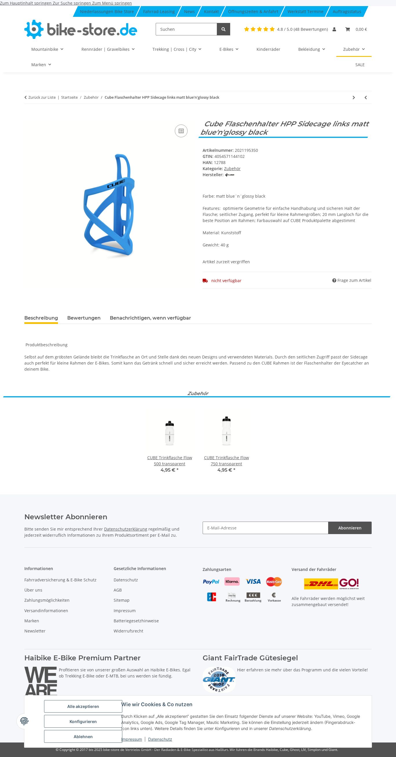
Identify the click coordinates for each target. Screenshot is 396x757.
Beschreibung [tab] (41, 318)
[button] (334, 29)
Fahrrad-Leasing (159, 11)
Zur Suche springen (72, 3)
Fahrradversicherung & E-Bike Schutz (60, 580)
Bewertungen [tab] (84, 318)
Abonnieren (350, 528)
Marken (31, 620)
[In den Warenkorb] (29, 116)
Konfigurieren (83, 721)
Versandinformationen (46, 610)
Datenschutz (160, 739)
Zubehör (232, 168)
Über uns (33, 590)
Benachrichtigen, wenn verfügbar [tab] (150, 318)
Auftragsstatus (347, 11)
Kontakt (211, 11)
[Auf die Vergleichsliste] (181, 131)
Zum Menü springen (112, 3)
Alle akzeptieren (83, 706)
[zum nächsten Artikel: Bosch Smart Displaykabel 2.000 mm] (354, 97)
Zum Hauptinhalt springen (26, 3)
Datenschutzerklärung (125, 529)
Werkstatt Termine (306, 11)
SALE (360, 64)
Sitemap (122, 600)
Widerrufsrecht (128, 631)
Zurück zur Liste (42, 97)
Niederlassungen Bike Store (107, 11)
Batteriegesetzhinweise (136, 620)
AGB (118, 590)
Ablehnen (83, 736)
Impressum (131, 739)
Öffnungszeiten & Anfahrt (253, 11)
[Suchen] (223, 29)
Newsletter (35, 631)
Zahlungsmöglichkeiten (47, 600)
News (189, 11)
